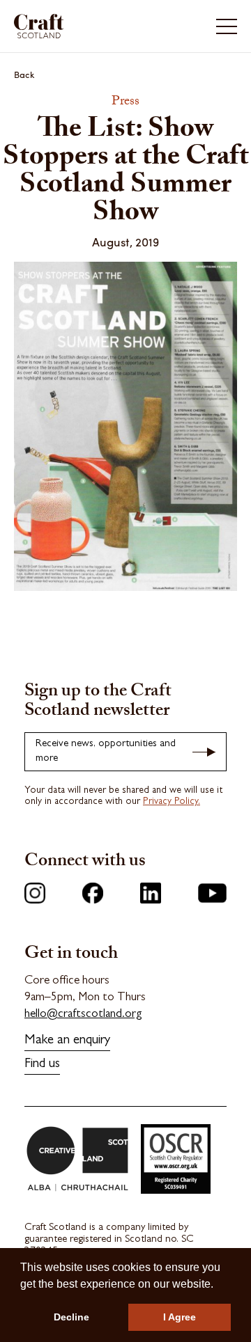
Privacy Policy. (171, 802)
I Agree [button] (179, 1317)
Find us (42, 1064)
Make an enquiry (67, 1041)
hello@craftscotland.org (83, 1014)
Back (24, 74)
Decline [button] (71, 1317)
